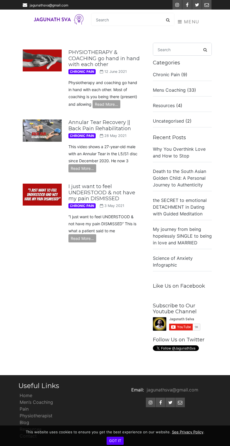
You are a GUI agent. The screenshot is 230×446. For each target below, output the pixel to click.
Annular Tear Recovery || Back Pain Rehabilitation (99, 125)
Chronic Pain (166, 74)
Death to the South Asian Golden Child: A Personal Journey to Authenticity (179, 178)
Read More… (106, 104)
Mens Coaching (169, 90)
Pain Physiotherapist (36, 412)
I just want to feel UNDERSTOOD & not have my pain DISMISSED (101, 192)
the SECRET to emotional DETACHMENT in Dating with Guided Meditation (180, 207)
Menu (190, 21)
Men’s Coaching (36, 402)
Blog (24, 422)
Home (26, 395)
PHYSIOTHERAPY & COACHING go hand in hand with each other (104, 58)
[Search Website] (167, 19)
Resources (164, 105)
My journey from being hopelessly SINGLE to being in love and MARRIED (182, 235)
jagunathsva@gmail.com (49, 5)
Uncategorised (168, 121)
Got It (115, 440)
